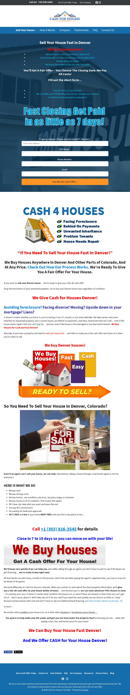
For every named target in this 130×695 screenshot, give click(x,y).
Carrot (85, 690)
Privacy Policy (102, 673)
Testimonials (81, 30)
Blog (112, 673)
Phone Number (65, 159)
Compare (64, 30)
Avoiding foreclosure (22, 307)
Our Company (85, 2)
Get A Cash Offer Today (67, 2)
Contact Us (108, 30)
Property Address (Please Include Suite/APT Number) (65, 139)
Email (65, 169)
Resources (88, 673)
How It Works (47, 30)
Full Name (65, 149)
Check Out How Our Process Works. (58, 267)
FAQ (95, 30)
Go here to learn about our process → (103, 601)
